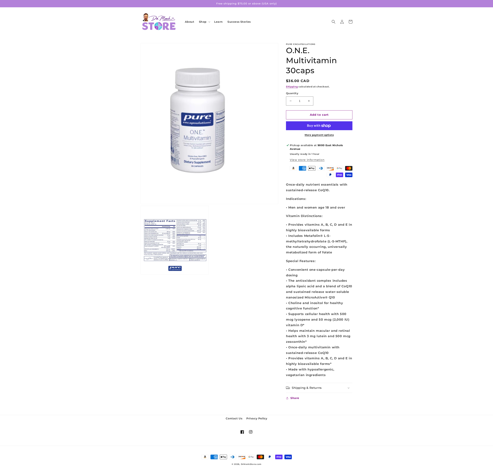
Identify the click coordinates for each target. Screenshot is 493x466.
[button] (204, 22)
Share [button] (294, 398)
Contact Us (234, 418)
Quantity (292, 93)
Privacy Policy (256, 418)
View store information (307, 160)
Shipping (292, 86)
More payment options (319, 134)
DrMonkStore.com (251, 464)
